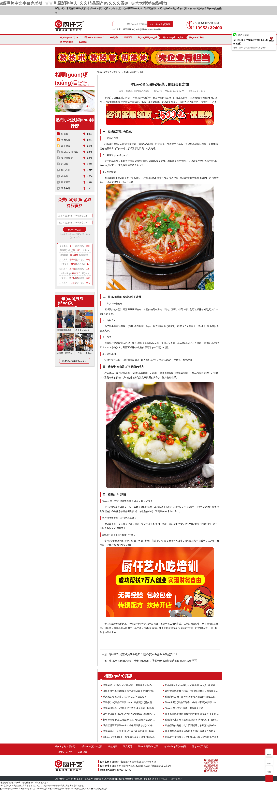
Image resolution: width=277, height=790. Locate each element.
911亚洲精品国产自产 (80, 788)
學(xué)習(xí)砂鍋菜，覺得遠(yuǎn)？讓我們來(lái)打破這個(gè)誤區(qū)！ (154, 660)
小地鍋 (64, 176)
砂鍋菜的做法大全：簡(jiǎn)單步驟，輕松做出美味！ (192, 736)
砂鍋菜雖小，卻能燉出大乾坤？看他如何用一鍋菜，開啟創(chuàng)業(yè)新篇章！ (130, 731)
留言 (269, 763)
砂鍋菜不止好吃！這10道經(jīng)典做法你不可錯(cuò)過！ (192, 719)
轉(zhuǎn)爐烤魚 (139, 29)
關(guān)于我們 (196, 37)
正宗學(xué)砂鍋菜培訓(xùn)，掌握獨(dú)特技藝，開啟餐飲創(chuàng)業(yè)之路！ (130, 702)
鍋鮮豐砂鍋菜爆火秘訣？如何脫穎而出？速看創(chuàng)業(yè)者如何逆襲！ (192, 690)
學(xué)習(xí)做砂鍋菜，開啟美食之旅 (184, 708)
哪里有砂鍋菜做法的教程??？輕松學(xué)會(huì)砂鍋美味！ (143, 654)
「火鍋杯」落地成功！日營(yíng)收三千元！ (83, 352)
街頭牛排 (65, 170)
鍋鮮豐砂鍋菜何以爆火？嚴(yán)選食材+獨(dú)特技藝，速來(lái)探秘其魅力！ (130, 713)
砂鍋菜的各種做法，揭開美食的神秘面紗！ (125, 696)
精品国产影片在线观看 (10, 788)
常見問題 (128, 37)
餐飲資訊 (114, 37)
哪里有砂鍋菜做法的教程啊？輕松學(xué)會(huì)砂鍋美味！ (192, 713)
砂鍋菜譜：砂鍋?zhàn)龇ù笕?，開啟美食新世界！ (128, 685)
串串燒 (64, 133)
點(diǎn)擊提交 (74, 229)
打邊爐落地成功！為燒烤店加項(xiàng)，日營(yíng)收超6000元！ (65, 330)
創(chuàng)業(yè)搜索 (160, 24)
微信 (269, 754)
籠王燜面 (127, 29)
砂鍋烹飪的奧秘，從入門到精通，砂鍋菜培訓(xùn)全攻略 (192, 725)
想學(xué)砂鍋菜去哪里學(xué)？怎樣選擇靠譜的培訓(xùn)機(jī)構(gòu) (130, 719)
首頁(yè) (117, 71)
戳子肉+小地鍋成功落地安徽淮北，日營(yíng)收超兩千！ (83, 330)
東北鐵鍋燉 (67, 158)
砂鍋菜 (151, 29)
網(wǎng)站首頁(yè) (69, 37)
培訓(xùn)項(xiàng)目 (94, 37)
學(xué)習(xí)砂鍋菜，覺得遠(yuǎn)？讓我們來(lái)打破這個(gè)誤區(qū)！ (130, 736)
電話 (269, 772)
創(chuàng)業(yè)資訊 (173, 37)
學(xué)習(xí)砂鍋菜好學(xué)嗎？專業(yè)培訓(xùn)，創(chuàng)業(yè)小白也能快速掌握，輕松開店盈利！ (192, 702)
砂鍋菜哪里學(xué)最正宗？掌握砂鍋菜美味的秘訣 (128, 690)
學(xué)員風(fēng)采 (147, 37)
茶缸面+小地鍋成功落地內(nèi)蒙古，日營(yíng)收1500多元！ (65, 352)
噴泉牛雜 (65, 188)
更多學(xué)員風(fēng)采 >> (74, 361)
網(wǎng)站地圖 (215, 8)
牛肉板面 (65, 140)
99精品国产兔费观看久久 (59, 788)
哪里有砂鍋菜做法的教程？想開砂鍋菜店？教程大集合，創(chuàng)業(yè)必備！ (192, 731)
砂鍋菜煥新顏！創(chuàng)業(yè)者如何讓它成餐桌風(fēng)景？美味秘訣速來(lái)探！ (192, 696)
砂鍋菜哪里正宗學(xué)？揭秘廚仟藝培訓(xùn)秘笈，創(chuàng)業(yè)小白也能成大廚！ (130, 725)
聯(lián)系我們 (199, 8)
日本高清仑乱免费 (99, 788)
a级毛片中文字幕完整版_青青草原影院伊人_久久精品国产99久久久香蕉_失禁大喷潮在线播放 (83, 3)
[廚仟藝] (69, 25)
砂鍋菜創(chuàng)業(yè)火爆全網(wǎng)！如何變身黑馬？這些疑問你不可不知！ (192, 685)
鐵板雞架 (158, 29)
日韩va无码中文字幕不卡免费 (34, 788)
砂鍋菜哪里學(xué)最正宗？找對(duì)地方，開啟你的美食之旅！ (130, 708)
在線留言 (83, 41)
